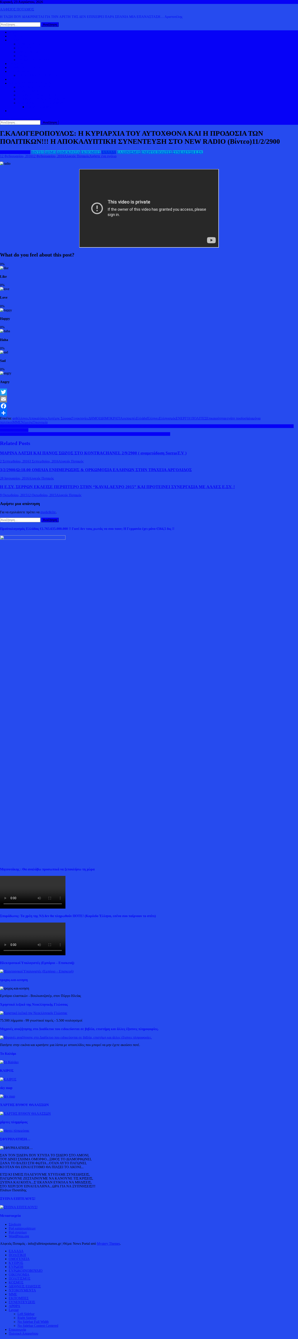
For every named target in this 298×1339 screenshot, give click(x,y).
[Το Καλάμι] (9, 1062)
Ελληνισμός (167, 418)
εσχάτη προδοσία (237, 418)
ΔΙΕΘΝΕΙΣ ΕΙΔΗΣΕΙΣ (25, 67)
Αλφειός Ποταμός (76, 156)
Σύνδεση (15, 1224)
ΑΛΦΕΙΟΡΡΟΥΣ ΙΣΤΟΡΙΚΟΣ (30, 83)
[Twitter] (149, 392)
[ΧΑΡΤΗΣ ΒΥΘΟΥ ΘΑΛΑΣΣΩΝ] (25, 1113)
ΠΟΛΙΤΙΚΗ (17, 36)
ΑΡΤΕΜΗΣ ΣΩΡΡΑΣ (15, 152)
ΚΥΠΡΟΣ (24, 48)
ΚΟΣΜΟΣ (16, 40)
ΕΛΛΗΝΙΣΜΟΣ (128, 152)
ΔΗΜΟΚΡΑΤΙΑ (28, 44)
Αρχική (14, 32)
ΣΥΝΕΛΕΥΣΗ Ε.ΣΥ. (188, 152)
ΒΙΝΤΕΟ (15, 79)
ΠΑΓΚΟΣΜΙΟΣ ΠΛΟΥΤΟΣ (37, 75)
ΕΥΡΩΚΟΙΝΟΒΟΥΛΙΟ (34, 60)
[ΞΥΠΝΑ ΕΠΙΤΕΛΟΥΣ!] (19, 1207)
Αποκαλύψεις (38, 418)
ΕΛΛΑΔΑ (16, 63)
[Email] (149, 399)
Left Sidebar (25, 1314)
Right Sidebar (26, 1318)
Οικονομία (40, 422)
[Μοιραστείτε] (149, 412)
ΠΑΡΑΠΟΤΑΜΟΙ (39, 107)
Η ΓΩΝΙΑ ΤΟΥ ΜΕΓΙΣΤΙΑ (37, 95)
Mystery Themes (108, 1243)
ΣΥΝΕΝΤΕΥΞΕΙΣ (22, 1302)
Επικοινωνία (17, 1329)
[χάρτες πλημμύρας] (14, 1130)
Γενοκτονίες (80, 418)
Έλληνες (153, 418)
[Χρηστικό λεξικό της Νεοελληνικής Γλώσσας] (33, 1013)
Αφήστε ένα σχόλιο (102, 156)
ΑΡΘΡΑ (14, 1306)
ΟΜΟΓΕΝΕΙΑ (27, 52)
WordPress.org (19, 1236)
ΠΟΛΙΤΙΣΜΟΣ (28, 91)
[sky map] (7, 1096)
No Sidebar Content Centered (37, 1325)
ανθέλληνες (20, 418)
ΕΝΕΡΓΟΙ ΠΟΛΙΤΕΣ (156, 152)
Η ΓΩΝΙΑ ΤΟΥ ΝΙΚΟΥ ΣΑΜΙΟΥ (41, 99)
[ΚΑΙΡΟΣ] (8, 1079)
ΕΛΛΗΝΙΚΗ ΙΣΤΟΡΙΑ (34, 87)
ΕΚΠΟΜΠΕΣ (91, 152)
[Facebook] (149, 405)
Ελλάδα (141, 418)
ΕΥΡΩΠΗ (24, 56)
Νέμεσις (27, 422)
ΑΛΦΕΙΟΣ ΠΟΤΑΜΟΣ (17, 9)
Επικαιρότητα (215, 418)
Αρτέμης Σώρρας (60, 418)
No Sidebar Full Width (33, 1322)
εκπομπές (129, 418)
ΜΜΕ (17, 422)
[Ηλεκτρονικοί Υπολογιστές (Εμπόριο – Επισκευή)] (37, 971)
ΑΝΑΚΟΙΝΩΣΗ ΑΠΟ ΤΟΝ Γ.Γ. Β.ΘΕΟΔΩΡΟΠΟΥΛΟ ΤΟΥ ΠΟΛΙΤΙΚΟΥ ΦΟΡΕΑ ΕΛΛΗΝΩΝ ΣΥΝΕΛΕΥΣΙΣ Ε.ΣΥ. (85, 434)
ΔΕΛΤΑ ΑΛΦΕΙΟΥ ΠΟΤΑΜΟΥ (40, 103)
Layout (14, 1310)
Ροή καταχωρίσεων (22, 1228)
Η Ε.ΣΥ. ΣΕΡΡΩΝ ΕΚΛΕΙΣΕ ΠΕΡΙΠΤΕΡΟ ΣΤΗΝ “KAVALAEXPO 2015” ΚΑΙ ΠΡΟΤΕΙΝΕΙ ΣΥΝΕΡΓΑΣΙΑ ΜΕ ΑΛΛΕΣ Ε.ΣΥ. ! (117, 487)
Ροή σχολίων (18, 1232)
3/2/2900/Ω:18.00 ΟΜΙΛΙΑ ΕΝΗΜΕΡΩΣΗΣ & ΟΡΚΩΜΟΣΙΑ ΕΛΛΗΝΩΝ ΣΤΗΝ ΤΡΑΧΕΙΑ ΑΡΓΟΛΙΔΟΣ (96, 469)
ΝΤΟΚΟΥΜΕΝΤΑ (22, 1290)
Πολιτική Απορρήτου (23, 1333)
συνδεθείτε (48, 512)
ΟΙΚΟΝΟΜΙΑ (19, 71)
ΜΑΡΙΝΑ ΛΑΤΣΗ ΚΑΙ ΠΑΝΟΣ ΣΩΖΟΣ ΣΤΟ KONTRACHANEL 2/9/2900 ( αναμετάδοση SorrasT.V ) (93, 453)
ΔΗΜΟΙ (51, 152)
